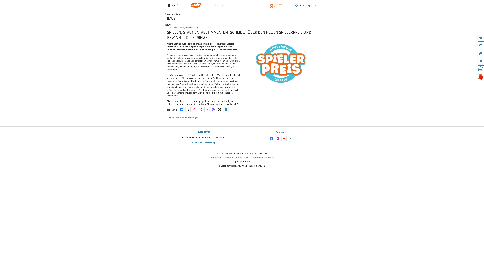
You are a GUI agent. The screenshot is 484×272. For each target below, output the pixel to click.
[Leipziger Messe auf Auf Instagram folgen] (277, 138)
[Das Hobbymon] (481, 77)
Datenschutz (229, 157)
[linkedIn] (206, 109)
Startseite (169, 14)
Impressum (215, 157)
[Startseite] (196, 5)
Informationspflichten (263, 157)
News (178, 14)
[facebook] (181, 109)
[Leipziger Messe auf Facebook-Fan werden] (271, 138)
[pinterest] (194, 109)
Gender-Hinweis (244, 157)
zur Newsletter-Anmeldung (203, 142)
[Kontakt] (481, 46)
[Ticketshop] (481, 38)
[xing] (200, 109)
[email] (225, 109)
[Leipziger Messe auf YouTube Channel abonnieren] (284, 138)
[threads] (219, 109)
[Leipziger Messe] (276, 5)
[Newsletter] (481, 53)
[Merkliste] (481, 61)
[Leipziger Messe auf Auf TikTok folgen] (290, 138)
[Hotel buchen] (481, 68)
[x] (188, 109)
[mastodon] (213, 109)
